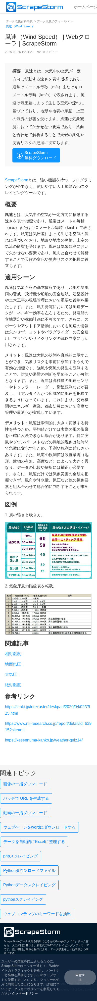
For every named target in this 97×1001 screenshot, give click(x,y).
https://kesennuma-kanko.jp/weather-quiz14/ (44, 740)
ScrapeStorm (16, 180)
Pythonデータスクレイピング (29, 885)
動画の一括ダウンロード (25, 813)
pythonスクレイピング (23, 899)
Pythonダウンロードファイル (29, 870)
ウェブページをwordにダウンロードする (39, 827)
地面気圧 (13, 664)
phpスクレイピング (20, 856)
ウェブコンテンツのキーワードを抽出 (37, 914)
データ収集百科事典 (19, 21)
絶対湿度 (13, 685)
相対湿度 (13, 654)
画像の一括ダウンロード (25, 784)
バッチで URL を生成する (26, 798)
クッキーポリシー (25, 993)
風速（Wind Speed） (20, 26)
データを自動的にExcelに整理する (34, 842)
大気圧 (11, 674)
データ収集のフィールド (53, 21)
